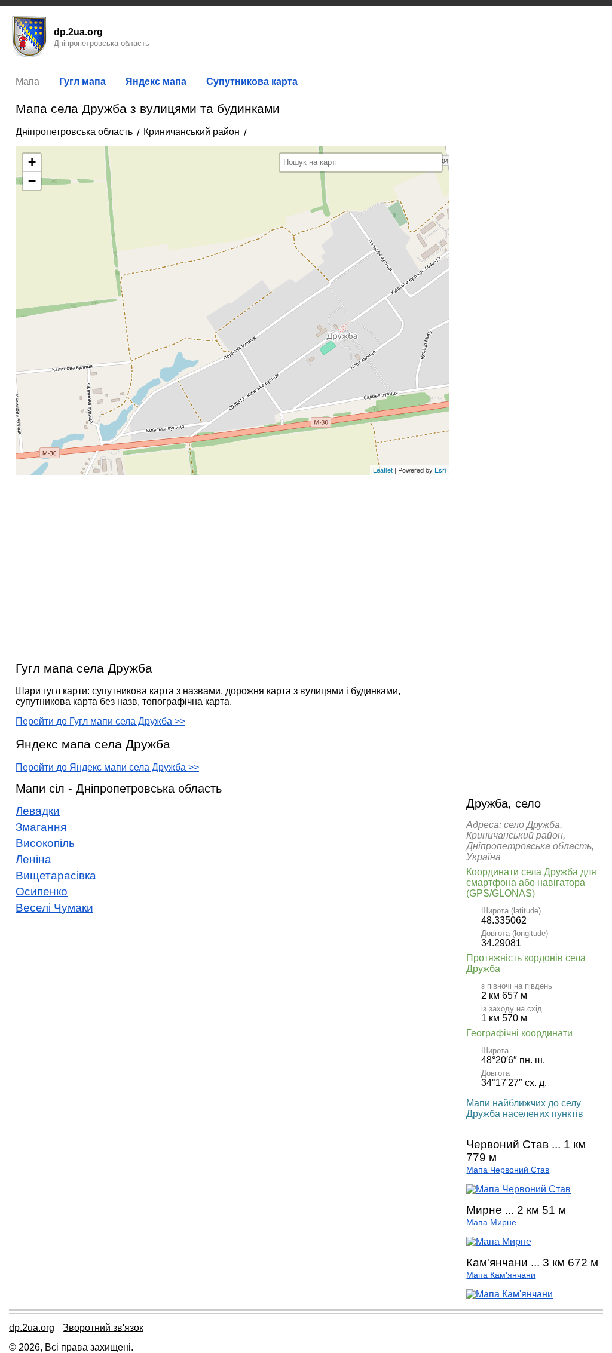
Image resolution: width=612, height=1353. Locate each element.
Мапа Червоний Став (507, 1169)
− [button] (32, 180)
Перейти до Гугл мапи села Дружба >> (100, 721)
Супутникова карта (252, 81)
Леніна (33, 859)
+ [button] (32, 162)
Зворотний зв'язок (103, 1328)
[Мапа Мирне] (498, 1242)
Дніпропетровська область (74, 132)
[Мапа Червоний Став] (518, 1189)
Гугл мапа (82, 81)
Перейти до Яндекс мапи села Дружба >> (107, 767)
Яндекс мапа (156, 81)
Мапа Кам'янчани (501, 1275)
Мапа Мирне (491, 1222)
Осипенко (42, 891)
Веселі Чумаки (54, 907)
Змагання (41, 827)
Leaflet (383, 469)
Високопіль (45, 843)
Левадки (38, 811)
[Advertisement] (232, 567)
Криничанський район (191, 132)
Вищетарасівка (56, 875)
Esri (440, 469)
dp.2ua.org (31, 1328)
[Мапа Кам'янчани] (509, 1294)
